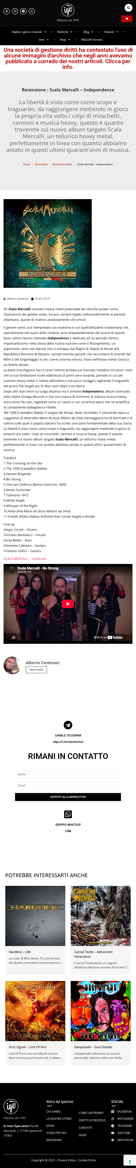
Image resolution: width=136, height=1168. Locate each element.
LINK (68, 831)
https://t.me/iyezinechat (68, 742)
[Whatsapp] (32, 11)
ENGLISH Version (91, 39)
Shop (63, 39)
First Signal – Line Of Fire (27, 1047)
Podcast (109, 32)
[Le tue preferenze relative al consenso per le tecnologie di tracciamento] (129, 1161)
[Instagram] (15, 11)
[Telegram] (23, 11)
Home (26, 164)
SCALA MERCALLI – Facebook (25, 558)
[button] (128, 8)
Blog (86, 32)
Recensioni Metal (62, 164)
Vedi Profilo (36, 669)
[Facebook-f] (7, 11)
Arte (42, 39)
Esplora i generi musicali (27, 32)
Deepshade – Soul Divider (93, 1047)
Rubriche (62, 32)
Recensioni (41, 164)
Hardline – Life (20, 952)
